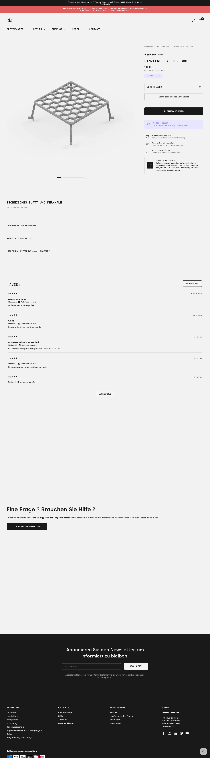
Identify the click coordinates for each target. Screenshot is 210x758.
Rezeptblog (12, 720)
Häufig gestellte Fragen (121, 716)
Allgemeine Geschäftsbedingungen (24, 730)
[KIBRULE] (10, 20)
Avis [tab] (14, 285)
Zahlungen (115, 720)
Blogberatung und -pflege (19, 737)
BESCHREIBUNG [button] (154, 87)
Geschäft (11, 712)
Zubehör (62, 720)
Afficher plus (105, 394)
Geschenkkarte (65, 723)
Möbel (61, 716)
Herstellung (12, 716)
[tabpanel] (105, 346)
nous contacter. (173, 170)
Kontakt (114, 712)
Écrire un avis (192, 283)
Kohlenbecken (65, 712)
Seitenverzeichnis (15, 727)
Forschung (12, 723)
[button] (105, 225)
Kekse (9, 734)
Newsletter (115, 723)
